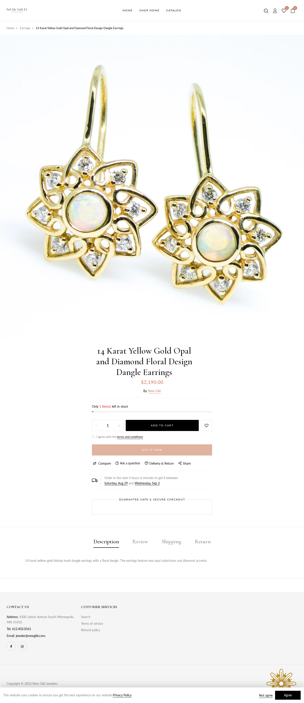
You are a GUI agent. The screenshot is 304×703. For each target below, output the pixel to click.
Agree (288, 695)
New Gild (154, 391)
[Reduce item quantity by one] (96, 425)
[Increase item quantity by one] (119, 425)
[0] (284, 11)
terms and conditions (130, 437)
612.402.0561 (21, 629)
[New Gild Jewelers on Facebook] (11, 646)
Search (85, 617)
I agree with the (119, 437)
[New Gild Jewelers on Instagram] (22, 646)
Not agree (266, 695)
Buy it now (152, 449)
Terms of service (92, 623)
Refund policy (90, 630)
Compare (104, 463)
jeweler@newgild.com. (31, 636)
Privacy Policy (122, 695)
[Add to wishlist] (206, 425)
